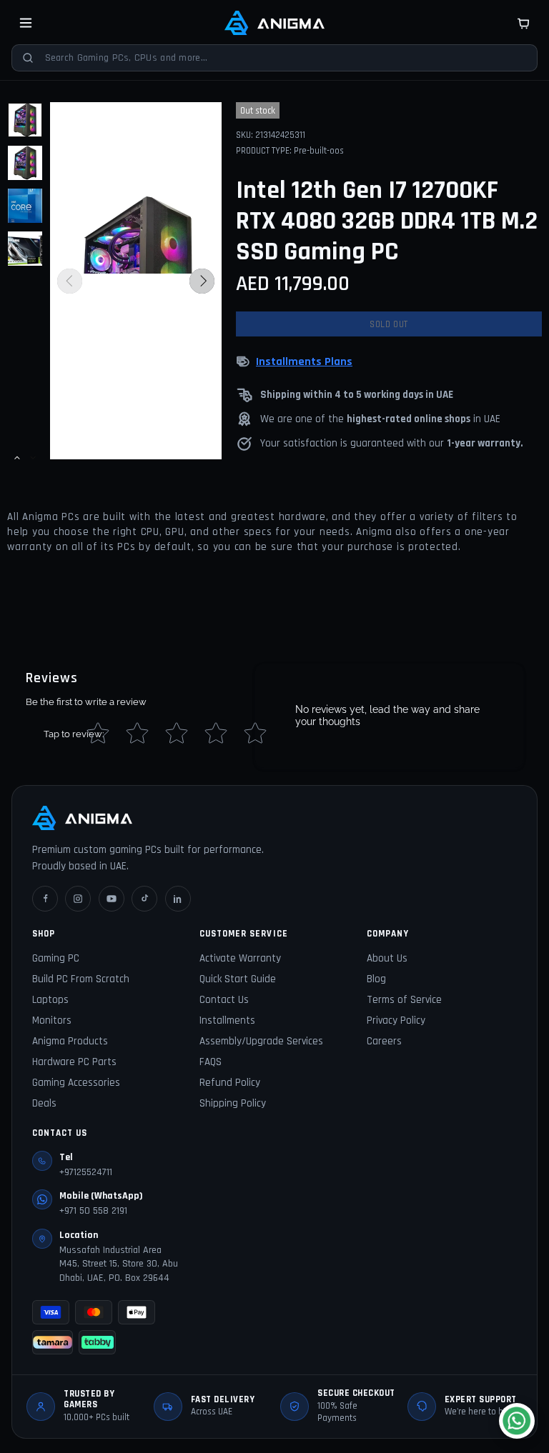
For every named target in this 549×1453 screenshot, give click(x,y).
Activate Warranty (240, 958)
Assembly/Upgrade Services (261, 1041)
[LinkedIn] (178, 899)
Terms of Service (404, 1000)
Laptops (50, 1000)
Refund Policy (229, 1082)
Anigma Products (70, 1041)
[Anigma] (274, 23)
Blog (376, 979)
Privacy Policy (396, 1020)
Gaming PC (55, 958)
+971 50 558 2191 (93, 1210)
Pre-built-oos (319, 150)
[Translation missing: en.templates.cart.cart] (523, 23)
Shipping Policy (232, 1103)
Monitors (51, 1020)
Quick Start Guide (237, 979)
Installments (227, 1020)
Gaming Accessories (76, 1082)
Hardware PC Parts (74, 1062)
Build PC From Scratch (80, 979)
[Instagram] (78, 899)
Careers (384, 1041)
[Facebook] (45, 899)
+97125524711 (85, 1172)
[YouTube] (111, 899)
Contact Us (224, 1000)
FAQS (210, 1062)
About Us (387, 958)
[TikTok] (144, 899)
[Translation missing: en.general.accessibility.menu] (25, 23)
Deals (44, 1103)
